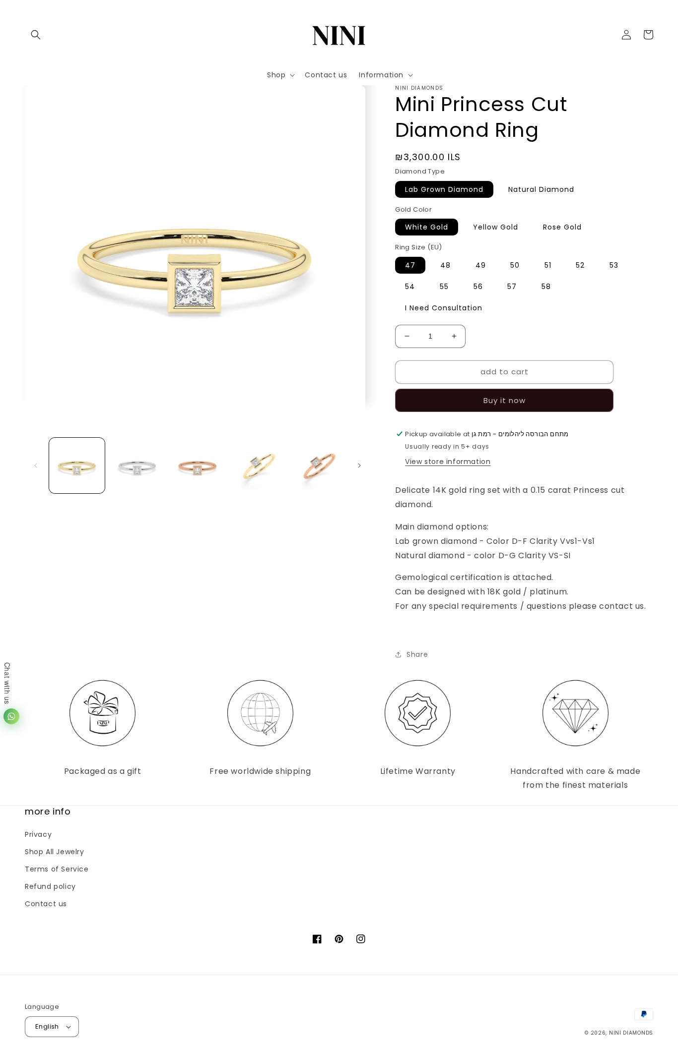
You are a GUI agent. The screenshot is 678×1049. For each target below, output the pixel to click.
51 (547, 265)
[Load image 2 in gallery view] (137, 465)
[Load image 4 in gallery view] (258, 465)
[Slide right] (359, 465)
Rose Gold (562, 227)
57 (512, 286)
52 (580, 265)
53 (614, 265)
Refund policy (50, 886)
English (47, 1026)
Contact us (46, 904)
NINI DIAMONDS (631, 1033)
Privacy (38, 834)
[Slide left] (36, 465)
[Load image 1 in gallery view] (77, 465)
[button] (36, 35)
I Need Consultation (443, 308)
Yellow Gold (495, 227)
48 (445, 265)
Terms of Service (57, 869)
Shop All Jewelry (54, 852)
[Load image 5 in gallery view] (318, 465)
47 (410, 265)
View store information (447, 461)
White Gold (426, 227)
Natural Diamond (541, 189)
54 (410, 286)
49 (480, 265)
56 (478, 286)
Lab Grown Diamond (444, 189)
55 (444, 286)
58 (546, 286)
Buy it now (504, 400)
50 (515, 265)
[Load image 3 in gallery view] (197, 465)
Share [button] (417, 654)
